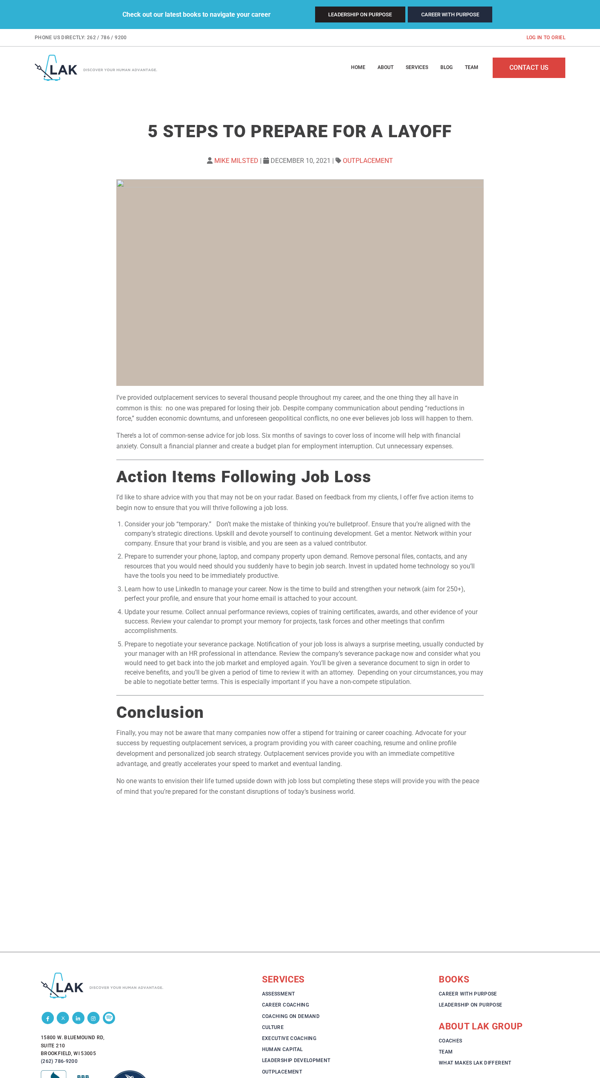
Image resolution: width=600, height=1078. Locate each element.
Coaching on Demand (291, 1016)
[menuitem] (358, 68)
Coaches (450, 1041)
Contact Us (529, 67)
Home (358, 67)
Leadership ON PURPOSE (470, 1005)
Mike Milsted (236, 161)
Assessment (278, 994)
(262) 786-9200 (59, 1061)
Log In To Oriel (546, 37)
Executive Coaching (289, 1038)
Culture (273, 1027)
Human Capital (282, 1049)
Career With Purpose (450, 14)
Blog (446, 67)
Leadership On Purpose (360, 14)
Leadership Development (296, 1060)
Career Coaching (285, 1005)
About (385, 67)
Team (471, 67)
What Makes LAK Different (475, 1063)
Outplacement (368, 161)
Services (417, 67)
